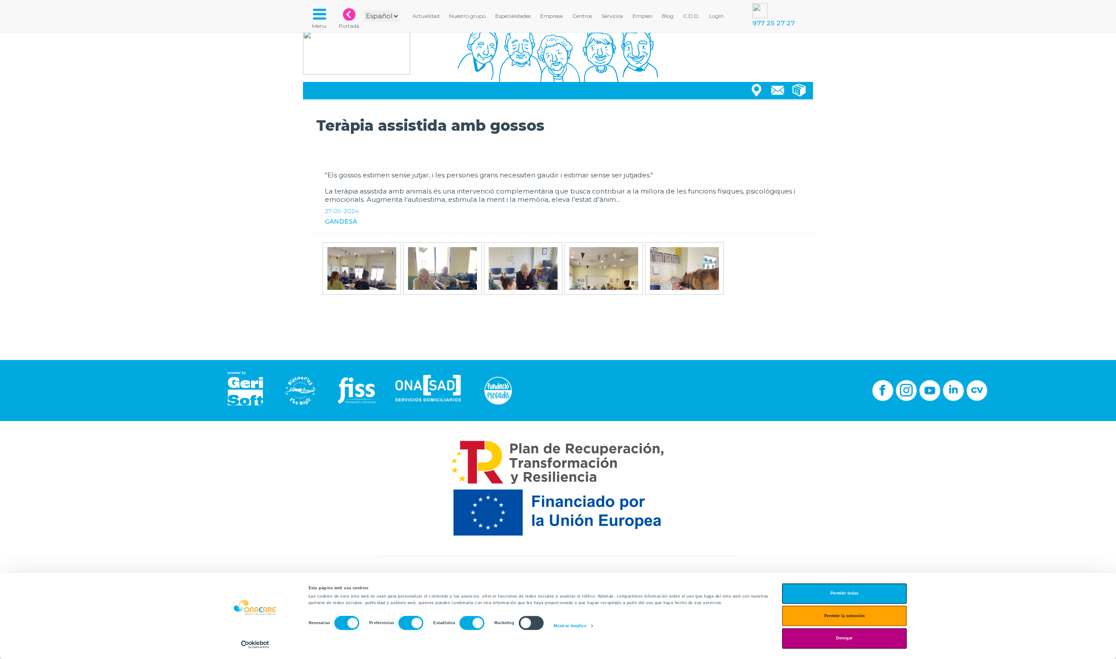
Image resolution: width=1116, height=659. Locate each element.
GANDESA (341, 221)
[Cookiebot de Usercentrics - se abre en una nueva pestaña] (255, 644)
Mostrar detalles (570, 626)
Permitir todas (844, 593)
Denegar (844, 638)
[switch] (410, 623)
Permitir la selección (844, 616)
